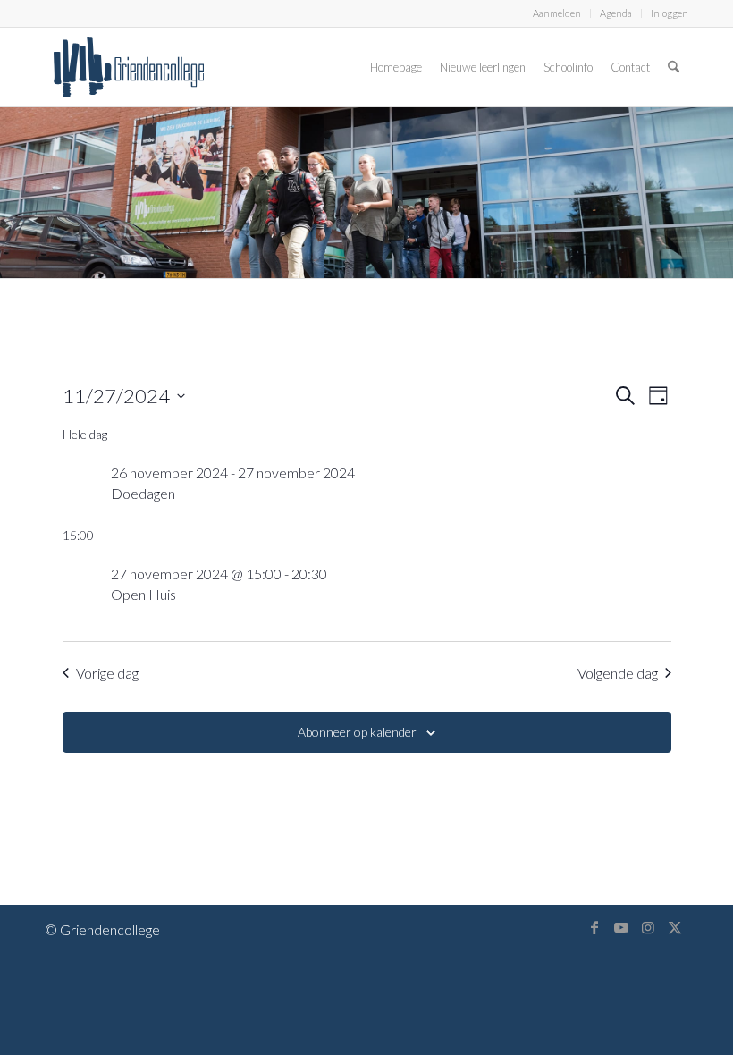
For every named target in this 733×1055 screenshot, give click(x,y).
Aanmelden (557, 13)
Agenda (616, 13)
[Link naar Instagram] (648, 927)
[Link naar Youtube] (621, 927)
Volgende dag (617, 672)
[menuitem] (557, 13)
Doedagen (143, 493)
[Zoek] (673, 67)
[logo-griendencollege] (129, 67)
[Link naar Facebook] (594, 927)
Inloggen (669, 13)
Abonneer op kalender (357, 731)
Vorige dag (107, 672)
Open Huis (143, 594)
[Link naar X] (674, 927)
